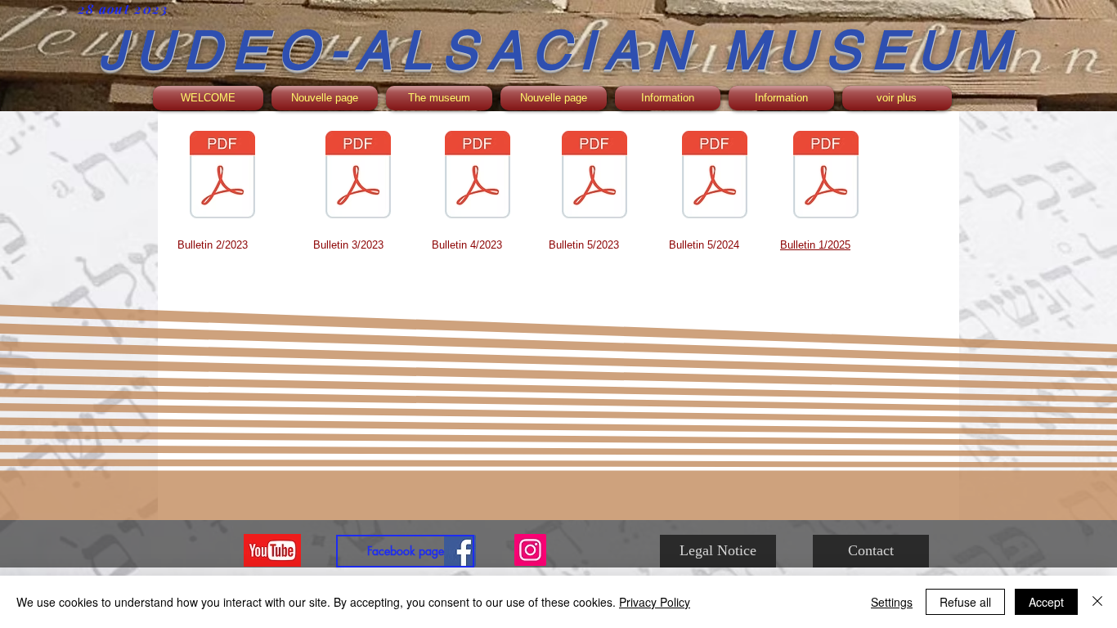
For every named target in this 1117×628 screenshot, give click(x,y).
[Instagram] (530, 550)
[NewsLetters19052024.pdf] (714, 176)
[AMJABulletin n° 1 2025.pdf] (826, 176)
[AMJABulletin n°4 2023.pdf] (477, 176)
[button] (439, 98)
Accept (1046, 602)
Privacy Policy (654, 602)
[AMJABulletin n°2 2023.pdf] (222, 176)
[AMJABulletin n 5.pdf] (594, 176)
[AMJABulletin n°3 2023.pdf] (358, 176)
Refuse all (965, 602)
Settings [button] (892, 602)
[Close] (1097, 602)
